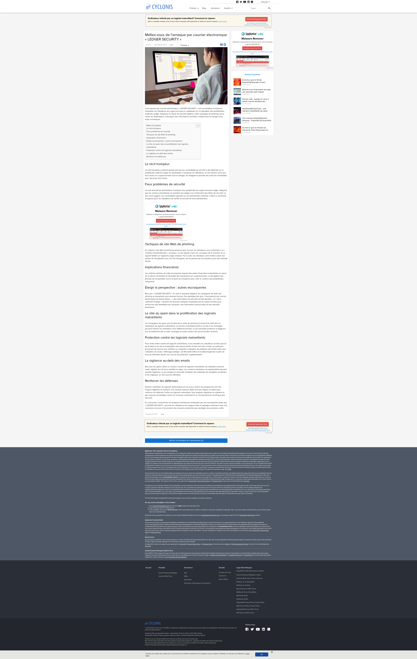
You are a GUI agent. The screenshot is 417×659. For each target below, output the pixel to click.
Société (227, 8)
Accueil (148, 568)
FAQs (229, 469)
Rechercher (269, 8)
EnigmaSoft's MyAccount (247, 515)
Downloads (188, 580)
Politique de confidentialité (245, 582)
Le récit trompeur (153, 128)
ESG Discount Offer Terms (245, 613)
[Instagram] (252, 2)
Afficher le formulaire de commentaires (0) (186, 440)
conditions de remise (235, 555)
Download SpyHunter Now (256, 19)
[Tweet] (225, 44)
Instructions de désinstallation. (177, 557)
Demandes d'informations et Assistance (197, 583)
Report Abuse (223, 579)
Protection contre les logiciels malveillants (164, 150)
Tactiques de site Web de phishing (160, 134)
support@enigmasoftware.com (210, 515)
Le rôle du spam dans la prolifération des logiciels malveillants (167, 145)
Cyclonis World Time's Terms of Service (249, 578)
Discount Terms (217, 481)
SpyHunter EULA (242, 595)
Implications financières (156, 138)
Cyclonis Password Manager (168, 573)
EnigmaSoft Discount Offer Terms (247, 609)
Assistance (215, 8)
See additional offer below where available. (158, 224)
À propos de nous (225, 572)
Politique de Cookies (243, 585)
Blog (204, 8)
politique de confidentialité (218, 555)
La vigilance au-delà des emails (159, 153)
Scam (171, 45)
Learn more (223, 21)
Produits (193, 8)
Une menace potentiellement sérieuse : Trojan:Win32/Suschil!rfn (256, 119)
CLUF (206, 555)
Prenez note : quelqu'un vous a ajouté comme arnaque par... (255, 100)
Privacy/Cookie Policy (262, 25)
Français (184, 45)
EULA (251, 25)
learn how (246, 481)
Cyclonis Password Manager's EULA (248, 575)
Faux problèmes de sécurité (158, 131)
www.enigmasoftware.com (161, 506)
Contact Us (222, 576)
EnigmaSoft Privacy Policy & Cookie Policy (250, 602)
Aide (185, 573)
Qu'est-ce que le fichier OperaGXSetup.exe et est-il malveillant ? (253, 82)
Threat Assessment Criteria (240, 544)
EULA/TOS (192, 481)
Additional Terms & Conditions (246, 592)
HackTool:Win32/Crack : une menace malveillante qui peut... (255, 109)
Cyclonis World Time (165, 576)
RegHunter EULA (242, 599)
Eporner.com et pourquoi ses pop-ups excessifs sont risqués (256, 90)
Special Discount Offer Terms (246, 589)
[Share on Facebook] (221, 44)
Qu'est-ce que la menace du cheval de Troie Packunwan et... (255, 128)
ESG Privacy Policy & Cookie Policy (248, 606)
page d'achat (248, 555)
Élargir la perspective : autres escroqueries (164, 141)
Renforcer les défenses (156, 156)
